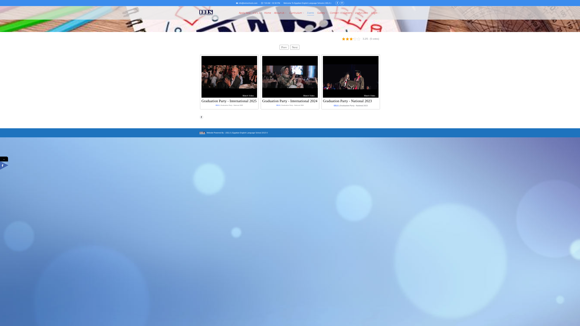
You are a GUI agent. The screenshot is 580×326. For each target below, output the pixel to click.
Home (285, 21)
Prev (284, 47)
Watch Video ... (249, 96)
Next (295, 47)
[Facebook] (337, 3)
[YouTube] (342, 3)
